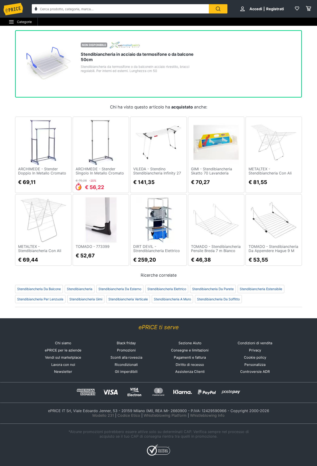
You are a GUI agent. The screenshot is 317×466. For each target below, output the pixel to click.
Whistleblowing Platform (165, 415)
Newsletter (63, 371)
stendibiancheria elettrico (166, 289)
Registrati (275, 9)
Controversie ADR (255, 371)
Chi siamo (63, 343)
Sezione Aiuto (189, 343)
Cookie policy (255, 357)
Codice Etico (128, 415)
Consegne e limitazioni (190, 350)
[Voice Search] (36, 9)
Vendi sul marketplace (63, 357)
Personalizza (254, 364)
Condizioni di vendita (255, 343)
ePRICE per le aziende (63, 350)
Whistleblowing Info (207, 415)
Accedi (255, 9)
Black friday (126, 343)
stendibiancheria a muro (172, 299)
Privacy (255, 350)
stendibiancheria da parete (213, 289)
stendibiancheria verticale (128, 299)
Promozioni (126, 350)
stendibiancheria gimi (85, 299)
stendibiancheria (79, 289)
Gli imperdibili (126, 371)
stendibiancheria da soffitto (218, 299)
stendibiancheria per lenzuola (40, 299)
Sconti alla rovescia (126, 357)
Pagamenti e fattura (190, 357)
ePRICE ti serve (159, 327)
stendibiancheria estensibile (261, 289)
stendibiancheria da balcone (39, 289)
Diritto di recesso (190, 364)
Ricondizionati (126, 364)
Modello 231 (103, 415)
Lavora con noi (63, 364)
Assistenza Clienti (190, 371)
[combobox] (120, 8)
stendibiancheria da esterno (119, 289)
